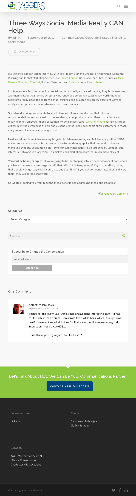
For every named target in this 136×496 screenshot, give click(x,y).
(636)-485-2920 (80, 425)
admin (16, 37)
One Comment (27, 51)
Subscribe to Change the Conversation (38, 251)
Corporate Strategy (98, 37)
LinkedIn (16, 421)
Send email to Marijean (84, 421)
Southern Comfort (29, 82)
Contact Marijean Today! (69, 386)
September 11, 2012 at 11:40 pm (44, 308)
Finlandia (74, 82)
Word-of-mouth (95, 121)
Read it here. (94, 82)
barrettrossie (38, 305)
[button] (126, 6)
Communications (73, 37)
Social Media (16, 42)
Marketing (118, 37)
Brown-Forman (69, 78)
